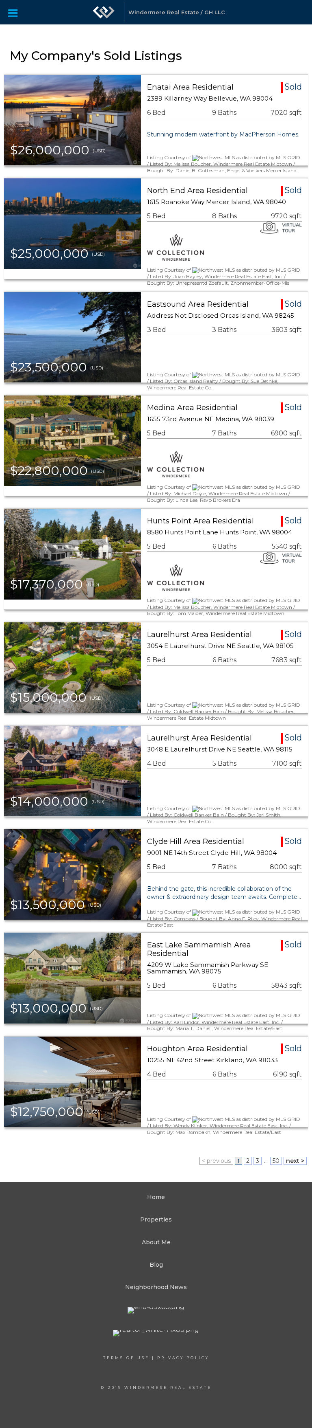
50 (276, 1160)
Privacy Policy (183, 1358)
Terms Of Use (126, 1358)
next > (295, 1160)
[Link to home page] (103, 12)
